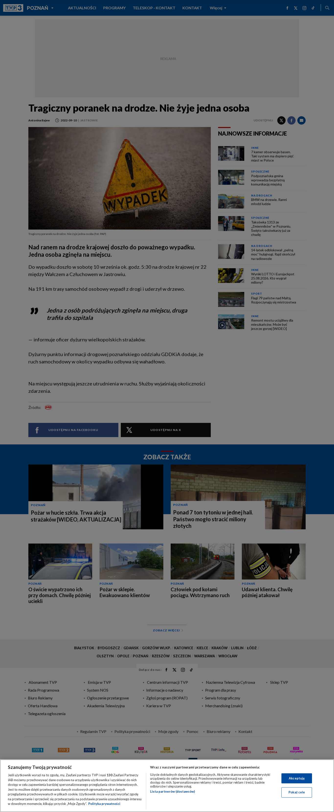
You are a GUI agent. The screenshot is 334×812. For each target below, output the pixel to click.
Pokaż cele (297, 792)
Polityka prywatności (104, 804)
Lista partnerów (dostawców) (172, 791)
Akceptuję (297, 778)
